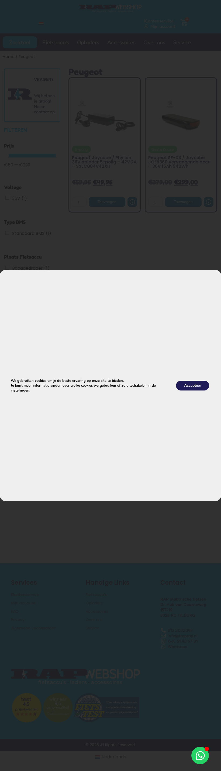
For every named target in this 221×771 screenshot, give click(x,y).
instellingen (20, 390)
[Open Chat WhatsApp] (200, 755)
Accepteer (192, 385)
